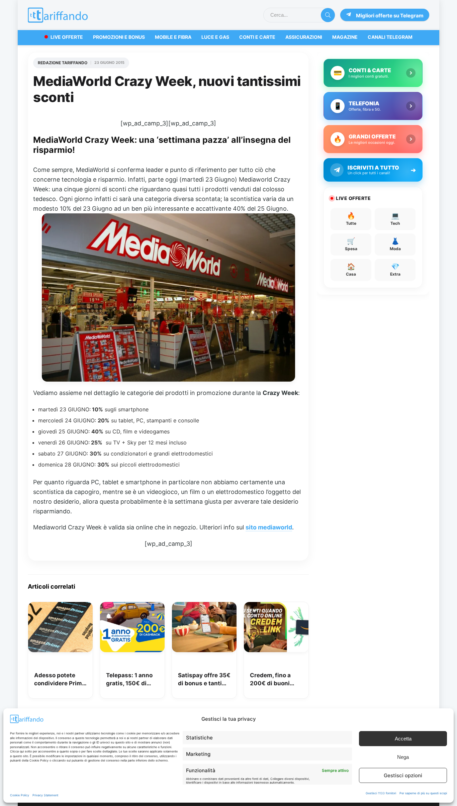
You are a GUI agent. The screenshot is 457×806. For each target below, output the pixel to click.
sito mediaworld (269, 527)
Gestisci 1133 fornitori (381, 793)
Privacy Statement (45, 795)
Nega (403, 757)
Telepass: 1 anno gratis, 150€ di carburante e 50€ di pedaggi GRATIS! (130, 680)
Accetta (403, 738)
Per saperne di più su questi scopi (423, 793)
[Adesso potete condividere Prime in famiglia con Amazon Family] (60, 606)
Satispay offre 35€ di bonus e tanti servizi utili (204, 680)
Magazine (345, 37)
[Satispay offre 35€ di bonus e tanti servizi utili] (204, 606)
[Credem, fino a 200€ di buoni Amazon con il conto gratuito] (276, 606)
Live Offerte (67, 37)
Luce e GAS (215, 37)
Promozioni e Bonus (119, 37)
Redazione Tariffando (62, 62)
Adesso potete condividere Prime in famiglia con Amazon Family (59, 680)
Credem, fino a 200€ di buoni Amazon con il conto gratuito (270, 680)
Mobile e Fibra (173, 37)
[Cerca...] (328, 15)
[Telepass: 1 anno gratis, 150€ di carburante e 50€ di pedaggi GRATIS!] (132, 606)
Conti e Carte (257, 37)
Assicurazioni (303, 37)
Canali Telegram (390, 37)
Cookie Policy (19, 795)
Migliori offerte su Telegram (390, 15)
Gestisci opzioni (403, 775)
